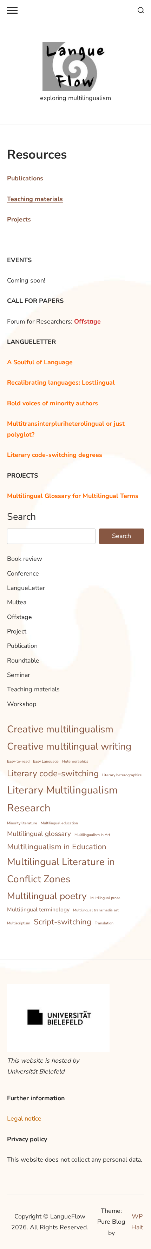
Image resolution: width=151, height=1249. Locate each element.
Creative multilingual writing (69, 746)
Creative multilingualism (60, 729)
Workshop (21, 704)
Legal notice (24, 1118)
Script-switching (62, 922)
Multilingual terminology (38, 910)
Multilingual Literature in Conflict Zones (61, 870)
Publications (25, 178)
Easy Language (46, 761)
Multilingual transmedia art (96, 910)
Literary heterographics (122, 775)
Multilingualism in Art (92, 834)
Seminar (18, 675)
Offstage (19, 617)
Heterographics (75, 761)
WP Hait (137, 1221)
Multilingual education (59, 823)
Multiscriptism (18, 923)
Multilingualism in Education (56, 847)
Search (21, 516)
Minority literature (22, 823)
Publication (22, 646)
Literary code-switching (53, 773)
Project (16, 631)
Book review (24, 558)
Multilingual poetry (47, 896)
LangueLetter (26, 588)
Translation (104, 923)
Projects (19, 219)
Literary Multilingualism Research (62, 799)
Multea (16, 602)
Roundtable (23, 660)
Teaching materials (35, 199)
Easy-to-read (18, 761)
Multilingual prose (105, 898)
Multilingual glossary (39, 833)
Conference (23, 573)
